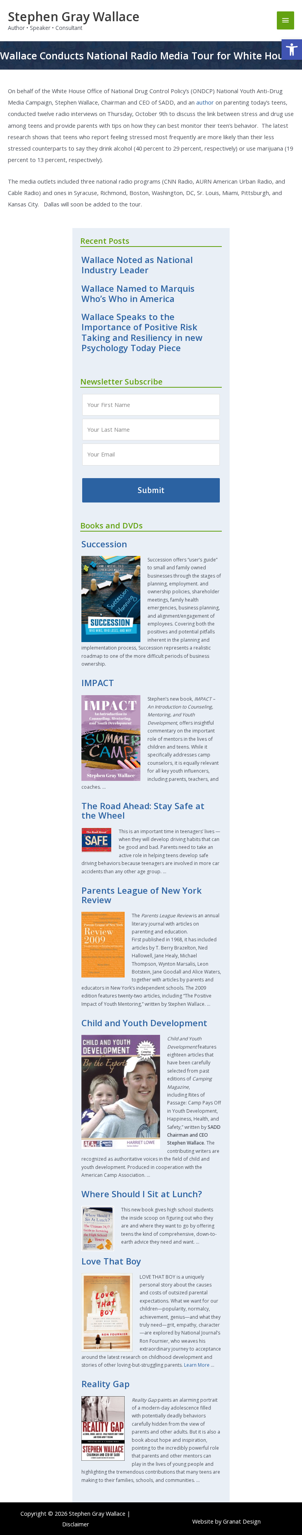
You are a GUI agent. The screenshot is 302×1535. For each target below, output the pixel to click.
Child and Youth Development (144, 1023)
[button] (292, 49)
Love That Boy (111, 1261)
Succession (104, 544)
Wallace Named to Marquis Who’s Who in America (138, 293)
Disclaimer (75, 1524)
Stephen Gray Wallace (74, 16)
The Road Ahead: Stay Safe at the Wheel (142, 810)
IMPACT (97, 682)
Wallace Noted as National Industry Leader (137, 265)
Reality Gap (105, 1384)
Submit (151, 490)
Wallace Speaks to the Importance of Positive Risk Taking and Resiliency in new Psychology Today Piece (142, 332)
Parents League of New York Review (141, 895)
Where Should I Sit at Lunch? (141, 1194)
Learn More (197, 1365)
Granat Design (242, 1521)
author (205, 102)
